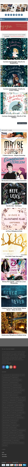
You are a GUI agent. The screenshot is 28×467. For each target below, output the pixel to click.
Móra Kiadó (13, 422)
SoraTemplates (9, 462)
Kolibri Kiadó (6, 407)
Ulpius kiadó (5, 437)
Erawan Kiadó (6, 397)
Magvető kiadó (6, 420)
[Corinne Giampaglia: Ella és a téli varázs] (14, 103)
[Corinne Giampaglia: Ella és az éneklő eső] (14, 49)
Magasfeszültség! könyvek (9, 417)
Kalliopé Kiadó (9, 405)
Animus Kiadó (15, 377)
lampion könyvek (6, 442)
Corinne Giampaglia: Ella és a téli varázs (14, 116)
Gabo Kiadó (5, 400)
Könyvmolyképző (6, 410)
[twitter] (6, 15)
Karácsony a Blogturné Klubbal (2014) (14, 335)
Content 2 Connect (7, 390)
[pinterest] (22, 15)
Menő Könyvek (6, 422)
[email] (16, 15)
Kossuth (12, 407)
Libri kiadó (18, 415)
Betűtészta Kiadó (14, 382)
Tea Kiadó (5, 435)
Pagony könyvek (6, 430)
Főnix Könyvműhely (15, 397)
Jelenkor (20, 402)
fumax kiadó (16, 440)
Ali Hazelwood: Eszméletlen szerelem (14, 180)
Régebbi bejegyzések (22, 123)
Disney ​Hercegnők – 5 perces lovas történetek (14, 282)
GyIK (3, 452)
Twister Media (20, 435)
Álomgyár (21, 442)
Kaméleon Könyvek (19, 405)
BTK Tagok (4, 454)
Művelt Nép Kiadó (6, 425)
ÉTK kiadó (5, 445)
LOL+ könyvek (13, 412)
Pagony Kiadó (13, 427)
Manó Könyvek (14, 420)
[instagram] (14, 15)
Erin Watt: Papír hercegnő (14, 256)
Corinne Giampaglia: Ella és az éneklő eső (14, 62)
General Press (13, 400)
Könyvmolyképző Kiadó (17, 410)
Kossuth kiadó (19, 407)
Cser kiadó (21, 390)
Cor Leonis (15, 390)
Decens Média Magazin (7, 392)
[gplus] (11, 15)
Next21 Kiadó (5, 427)
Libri (4, 415)
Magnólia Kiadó (19, 417)
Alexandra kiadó (6, 377)
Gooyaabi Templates (22, 462)
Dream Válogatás (13, 395)
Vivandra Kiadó (13, 437)
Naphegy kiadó (15, 425)
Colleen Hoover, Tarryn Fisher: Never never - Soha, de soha (14, 309)
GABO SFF (23, 397)
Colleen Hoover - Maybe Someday (14, 155)
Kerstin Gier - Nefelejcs (14, 206)
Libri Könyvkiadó (10, 415)
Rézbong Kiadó (13, 432)
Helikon (4, 402)
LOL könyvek (5, 412)
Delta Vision (5, 395)
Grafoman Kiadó (21, 400)
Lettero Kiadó (21, 412)
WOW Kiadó (21, 437)
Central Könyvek (6, 387)
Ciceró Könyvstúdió (16, 387)
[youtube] (19, 15)
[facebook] (8, 15)
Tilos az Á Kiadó (12, 435)
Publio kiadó (5, 432)
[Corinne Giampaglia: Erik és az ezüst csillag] (14, 76)
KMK (4, 405)
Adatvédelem (4, 456)
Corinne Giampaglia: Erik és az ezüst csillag (14, 89)
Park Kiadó (14, 430)
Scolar (20, 432)
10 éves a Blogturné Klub (14, 231)
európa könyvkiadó (7, 440)
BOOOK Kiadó (5, 382)
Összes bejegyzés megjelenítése (17, 36)
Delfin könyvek (17, 392)
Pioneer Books (22, 430)
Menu (3, 19)
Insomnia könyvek (12, 402)
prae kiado (14, 442)
